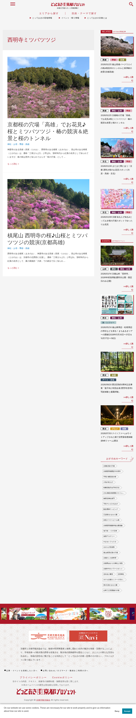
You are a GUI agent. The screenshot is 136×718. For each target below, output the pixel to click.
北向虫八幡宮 (108, 574)
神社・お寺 (12, 144)
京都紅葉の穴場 (109, 466)
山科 (105, 269)
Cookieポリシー (62, 677)
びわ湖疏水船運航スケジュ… (113, 493)
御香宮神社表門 (109, 498)
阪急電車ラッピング (110, 509)
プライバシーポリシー (33, 677)
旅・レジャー (108, 322)
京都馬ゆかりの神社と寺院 (113, 563)
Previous (9, 613)
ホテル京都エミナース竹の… (113, 580)
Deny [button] (117, 711)
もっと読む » (13, 164)
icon (131, 5)
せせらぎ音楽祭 (109, 547)
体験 (124, 429)
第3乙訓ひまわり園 (110, 585)
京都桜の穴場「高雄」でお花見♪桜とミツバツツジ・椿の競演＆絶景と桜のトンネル (47, 131)
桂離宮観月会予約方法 (111, 488)
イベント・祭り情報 (70, 18)
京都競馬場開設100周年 (112, 471)
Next (126, 613)
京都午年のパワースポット (113, 569)
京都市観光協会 (43, 700)
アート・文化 (108, 380)
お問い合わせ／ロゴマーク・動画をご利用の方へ (65, 670)
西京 (105, 318)
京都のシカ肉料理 (109, 558)
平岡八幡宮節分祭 (109, 477)
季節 (21, 144)
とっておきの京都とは (97, 18)
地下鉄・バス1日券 (110, 531)
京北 (105, 161)
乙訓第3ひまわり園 (110, 515)
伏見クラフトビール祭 (111, 520)
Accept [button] (127, 711)
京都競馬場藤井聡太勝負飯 (113, 525)
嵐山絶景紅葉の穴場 (110, 552)
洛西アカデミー (109, 536)
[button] (4, 714)
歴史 (114, 269)
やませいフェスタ (109, 542)
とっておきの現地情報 (42, 18)
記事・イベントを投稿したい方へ (21, 670)
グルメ (115, 429)
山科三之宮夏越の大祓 (111, 590)
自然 (122, 60)
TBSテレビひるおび (110, 504)
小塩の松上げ (108, 482)
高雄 (27, 144)
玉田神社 (121, 574)
